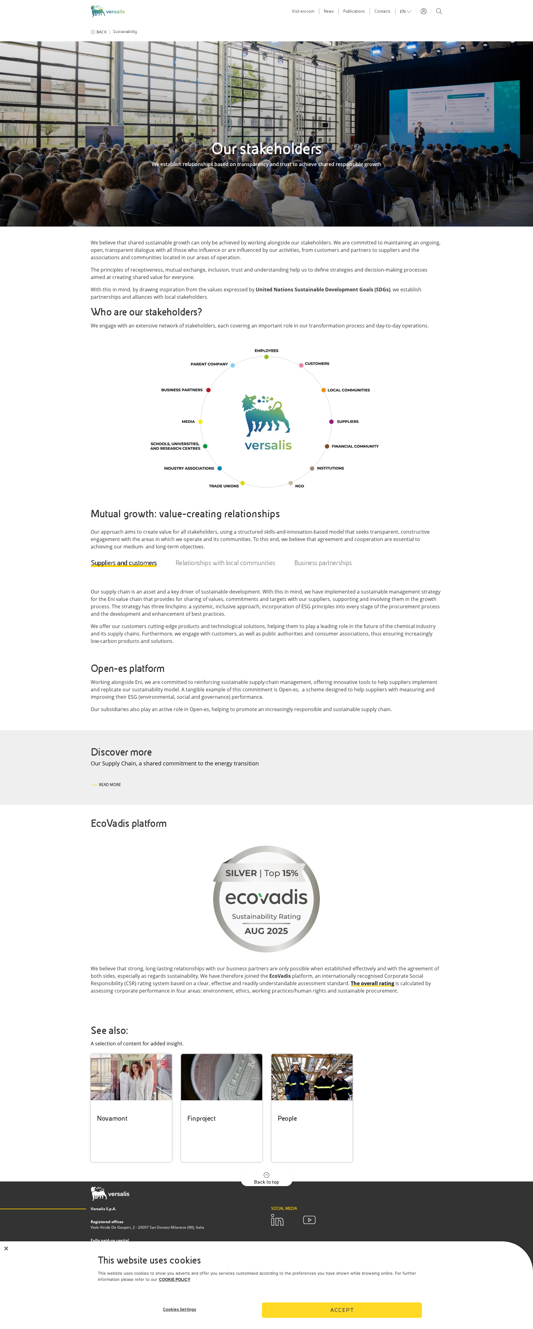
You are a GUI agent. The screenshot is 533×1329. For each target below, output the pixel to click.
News (329, 11)
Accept (342, 1310)
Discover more (121, 752)
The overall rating (372, 983)
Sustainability (125, 32)
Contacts (382, 11)
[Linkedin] (277, 1220)
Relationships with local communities (225, 563)
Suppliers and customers (123, 563)
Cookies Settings (179, 1309)
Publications (354, 11)
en (403, 11)
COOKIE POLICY (174, 1279)
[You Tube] (309, 1220)
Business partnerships (323, 563)
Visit (303, 11)
